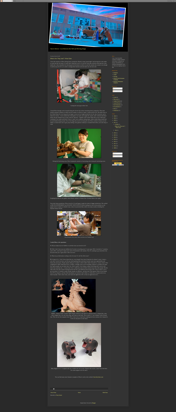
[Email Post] (54, 388)
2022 (115, 118)
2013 (115, 139)
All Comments (117, 91)
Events (114, 97)
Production (115, 110)
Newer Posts (53, 392)
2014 (115, 137)
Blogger (94, 403)
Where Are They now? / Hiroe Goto (61, 58)
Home (79, 392)
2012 (115, 141)
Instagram (115, 72)
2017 (115, 122)
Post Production (116, 104)
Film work (115, 99)
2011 (115, 143)
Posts (115, 88)
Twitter (115, 74)
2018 (115, 120)
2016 (115, 132)
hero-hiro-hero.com (98, 377)
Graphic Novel (116, 101)
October (117, 124)
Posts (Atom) (59, 395)
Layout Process (116, 103)
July (116, 130)
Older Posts (105, 392)
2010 (115, 145)
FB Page (115, 76)
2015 (115, 135)
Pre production (116, 106)
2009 (115, 148)
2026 (115, 116)
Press (114, 108)
